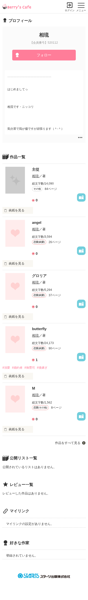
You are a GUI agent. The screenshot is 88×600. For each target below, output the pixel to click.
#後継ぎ (42, 367)
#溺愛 (6, 367)
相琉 (35, 176)
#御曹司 (29, 367)
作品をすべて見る (67, 443)
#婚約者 (17, 367)
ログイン (70, 10)
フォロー (44, 55)
